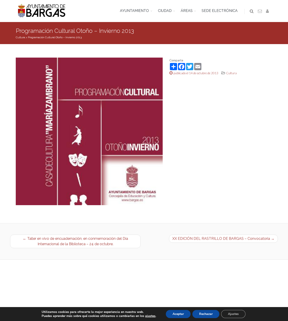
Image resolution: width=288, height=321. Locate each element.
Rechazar (206, 314)
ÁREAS (187, 11)
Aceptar (178, 314)
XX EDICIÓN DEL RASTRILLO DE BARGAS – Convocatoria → (223, 238)
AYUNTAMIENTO (134, 11)
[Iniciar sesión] (268, 11)
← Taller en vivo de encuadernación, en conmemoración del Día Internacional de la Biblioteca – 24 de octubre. (75, 241)
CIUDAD (165, 11)
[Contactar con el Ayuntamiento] (260, 11)
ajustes (150, 316)
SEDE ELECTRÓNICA (220, 11)
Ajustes (233, 314)
